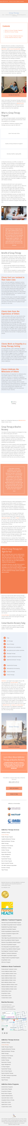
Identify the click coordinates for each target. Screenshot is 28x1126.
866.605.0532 (20, 103)
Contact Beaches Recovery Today (13, 37)
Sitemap (3, 1121)
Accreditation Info (5, 887)
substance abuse (5, 518)
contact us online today (17, 705)
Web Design (7, 1118)
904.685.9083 (12, 1009)
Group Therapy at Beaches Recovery (14, 36)
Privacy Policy (23, 1118)
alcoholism (4, 49)
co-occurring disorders (14, 49)
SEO (2, 1118)
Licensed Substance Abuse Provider (18, 1120)
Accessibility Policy (6, 1120)
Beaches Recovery (16, 1118)
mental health (14, 682)
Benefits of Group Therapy (11, 32)
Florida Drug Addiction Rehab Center (12, 1123)
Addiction (3, 681)
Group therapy (5, 615)
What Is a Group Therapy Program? (14, 30)
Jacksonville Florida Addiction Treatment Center (16, 1121)
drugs (17, 518)
